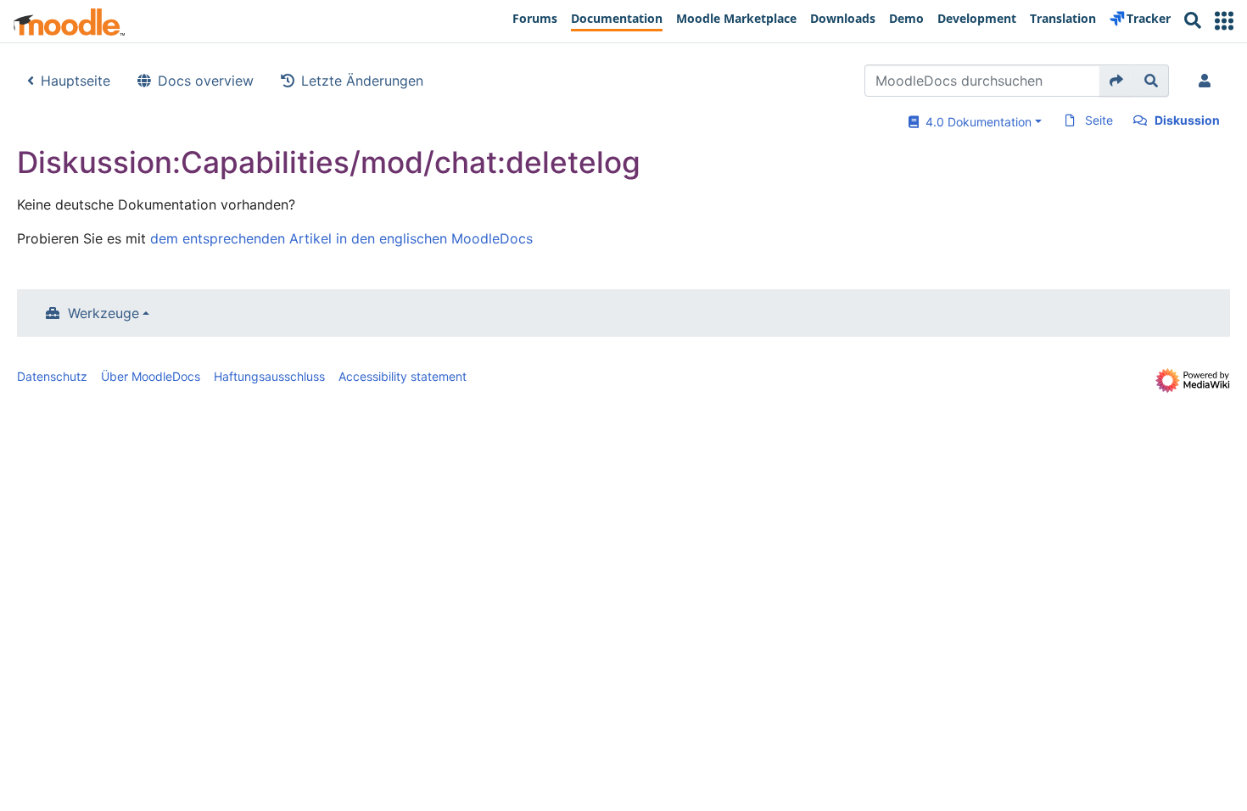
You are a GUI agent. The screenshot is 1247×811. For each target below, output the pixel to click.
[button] (1224, 20)
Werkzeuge (103, 313)
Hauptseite (75, 80)
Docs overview (206, 80)
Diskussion (1187, 120)
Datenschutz (52, 376)
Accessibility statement (402, 376)
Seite (1099, 120)
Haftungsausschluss (269, 376)
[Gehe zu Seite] (1116, 80)
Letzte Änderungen (362, 80)
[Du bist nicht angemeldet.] (1208, 81)
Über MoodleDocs (150, 376)
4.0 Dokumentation (975, 122)
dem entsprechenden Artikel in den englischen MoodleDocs (341, 238)
